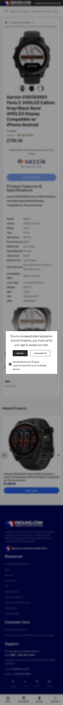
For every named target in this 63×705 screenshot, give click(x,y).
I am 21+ (20, 353)
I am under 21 (40, 353)
